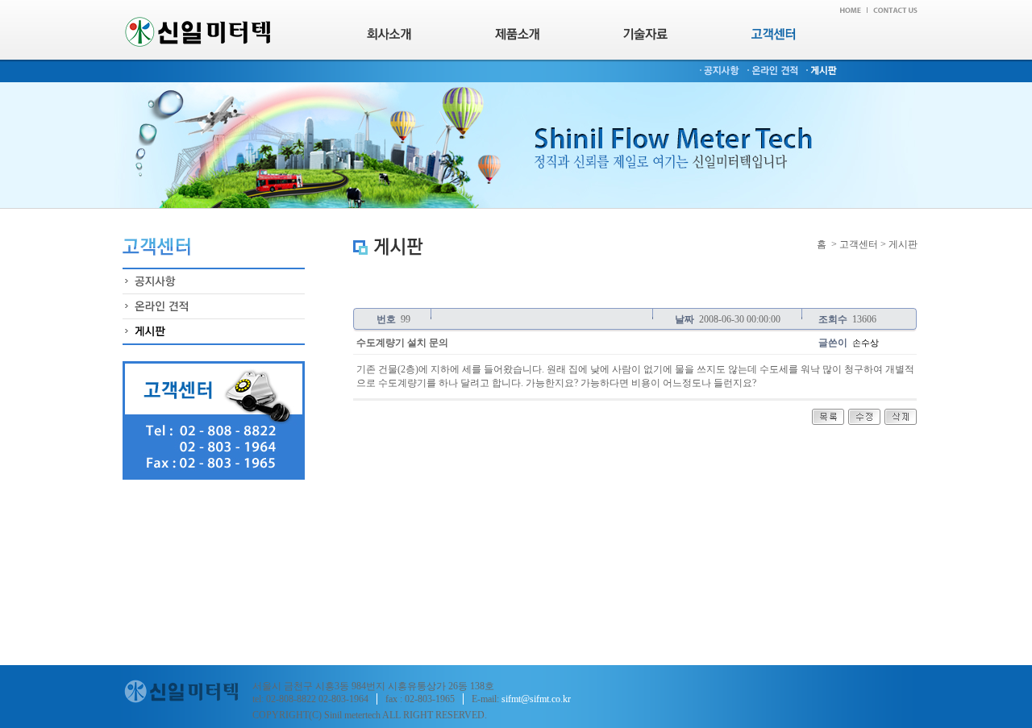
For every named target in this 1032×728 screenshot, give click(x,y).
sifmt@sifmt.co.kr (536, 699)
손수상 (865, 342)
